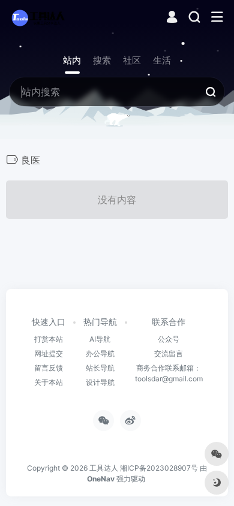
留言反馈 (48, 367)
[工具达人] (38, 17)
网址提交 (48, 353)
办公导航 (100, 353)
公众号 (168, 339)
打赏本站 (48, 339)
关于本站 (48, 382)
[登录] (172, 18)
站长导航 (100, 367)
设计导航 (100, 382)
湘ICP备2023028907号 (159, 467)
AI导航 (99, 339)
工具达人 (103, 467)
